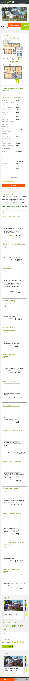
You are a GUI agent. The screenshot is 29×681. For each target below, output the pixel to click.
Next (25, 14)
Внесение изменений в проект (14, 244)
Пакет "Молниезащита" (11, 406)
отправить (7, 646)
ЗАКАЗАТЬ (14, 25)
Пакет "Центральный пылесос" (14, 430)
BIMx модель (8, 268)
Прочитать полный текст (8, 208)
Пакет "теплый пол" (10, 489)
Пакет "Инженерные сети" (12, 217)
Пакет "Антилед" (9, 381)
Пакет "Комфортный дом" (12, 461)
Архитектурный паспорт (12, 513)
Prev (3, 14)
